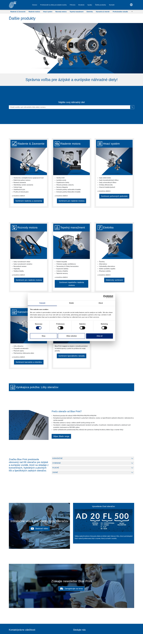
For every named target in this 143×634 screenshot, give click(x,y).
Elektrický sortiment (114, 280)
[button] (11, 12)
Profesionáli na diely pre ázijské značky (53, 5)
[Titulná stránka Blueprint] (13, 5)
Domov (34, 5)
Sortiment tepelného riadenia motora (71, 283)
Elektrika (90, 11)
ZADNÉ (55, 472)
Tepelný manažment (76, 11)
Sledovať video (41, 528)
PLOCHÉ (55, 468)
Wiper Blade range (61, 436)
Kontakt (111, 5)
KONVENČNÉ (57, 458)
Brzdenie (81, 5)
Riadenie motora (34, 11)
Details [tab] (71, 303)
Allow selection (71, 336)
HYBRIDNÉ (56, 463)
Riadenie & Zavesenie (17, 11)
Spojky (89, 5)
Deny (43, 336)
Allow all (99, 336)
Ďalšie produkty (100, 5)
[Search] (132, 107)
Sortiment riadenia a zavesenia (28, 201)
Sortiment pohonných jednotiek (114, 196)
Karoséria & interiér (103, 11)
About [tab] (101, 303)
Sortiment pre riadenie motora (71, 201)
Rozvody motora (61, 11)
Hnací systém (47, 11)
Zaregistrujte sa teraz (73, 588)
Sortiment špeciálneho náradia (71, 356)
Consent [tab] (42, 303)
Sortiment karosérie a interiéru (29, 362)
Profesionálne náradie (120, 11)
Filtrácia (72, 5)
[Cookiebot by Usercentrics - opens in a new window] (104, 296)
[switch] (60, 327)
